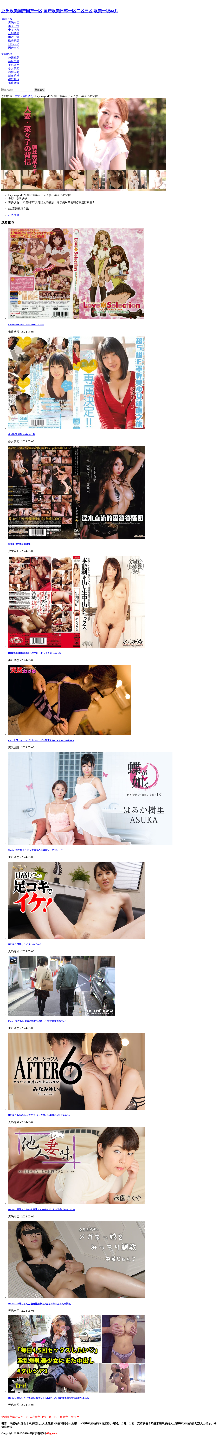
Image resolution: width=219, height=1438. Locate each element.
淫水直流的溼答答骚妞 (19, 544)
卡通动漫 (13, 82)
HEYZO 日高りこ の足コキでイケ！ (26, 944)
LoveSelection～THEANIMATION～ (26, 324)
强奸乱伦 (13, 79)
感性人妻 (13, 72)
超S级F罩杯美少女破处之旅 (21, 434)
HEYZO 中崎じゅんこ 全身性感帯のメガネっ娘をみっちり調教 (39, 1303)
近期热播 (6, 54)
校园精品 (13, 57)
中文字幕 (13, 29)
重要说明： (15, 202)
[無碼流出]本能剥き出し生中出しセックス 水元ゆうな (34, 653)
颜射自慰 (13, 61)
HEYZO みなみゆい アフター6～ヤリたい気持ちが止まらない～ (40, 1115)
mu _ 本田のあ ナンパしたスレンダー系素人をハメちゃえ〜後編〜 (41, 740)
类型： (12, 198)
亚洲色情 (13, 33)
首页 (18, 96)
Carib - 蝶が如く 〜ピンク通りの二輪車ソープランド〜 (35, 850)
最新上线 (6, 18)
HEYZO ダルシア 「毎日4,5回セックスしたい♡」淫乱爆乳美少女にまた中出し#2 (48, 1397)
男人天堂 (13, 26)
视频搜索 (39, 89)
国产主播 (13, 37)
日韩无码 (13, 44)
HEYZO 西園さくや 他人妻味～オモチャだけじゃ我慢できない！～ (41, 1209)
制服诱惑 (13, 75)
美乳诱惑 (13, 64)
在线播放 (13, 215)
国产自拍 (13, 47)
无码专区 (13, 22)
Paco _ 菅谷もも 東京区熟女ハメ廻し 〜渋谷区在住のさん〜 (37, 1021)
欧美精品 (13, 40)
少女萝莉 (13, 68)
